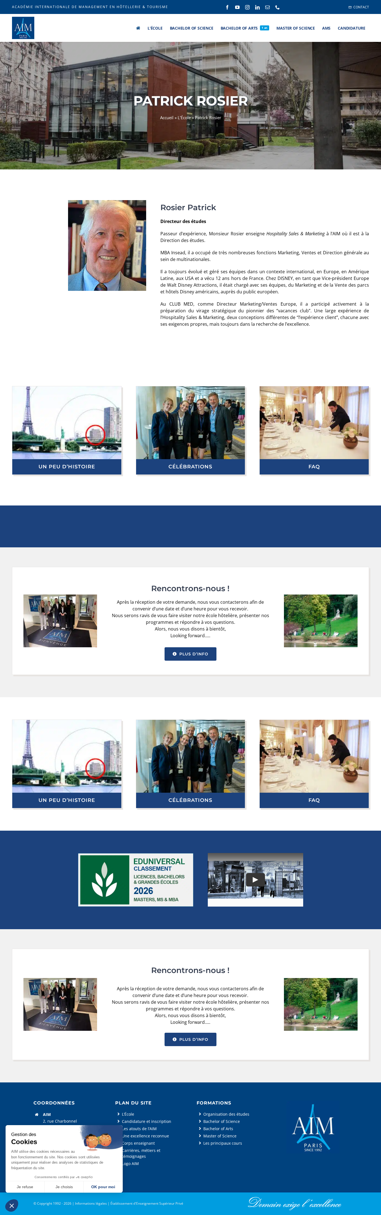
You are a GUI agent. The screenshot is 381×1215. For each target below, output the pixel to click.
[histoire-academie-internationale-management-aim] (66, 388)
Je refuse (25, 1187)
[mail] (267, 7)
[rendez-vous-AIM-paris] (60, 597)
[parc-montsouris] (321, 597)
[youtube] (237, 7)
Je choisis (64, 1187)
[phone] (277, 7)
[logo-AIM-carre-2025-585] (312, 1103)
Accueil (166, 117)
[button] (11, 1205)
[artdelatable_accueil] (314, 388)
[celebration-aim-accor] (190, 388)
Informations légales (91, 1203)
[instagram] (247, 7)
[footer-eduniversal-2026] (136, 855)
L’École (184, 117)
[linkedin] (257, 7)
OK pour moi (103, 1187)
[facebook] (227, 7)
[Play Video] (255, 879)
